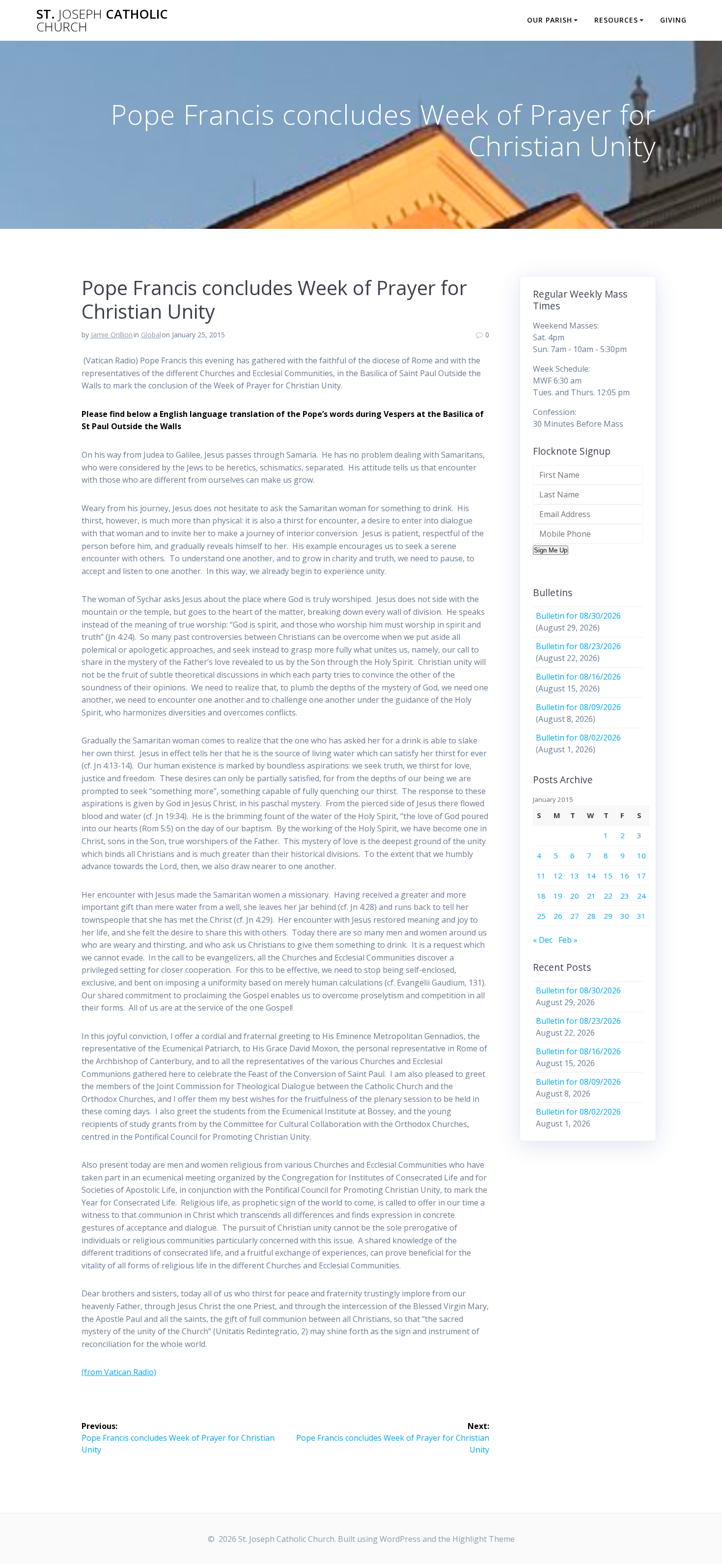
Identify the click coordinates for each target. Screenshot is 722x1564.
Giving (673, 20)
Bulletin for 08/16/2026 (578, 676)
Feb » (568, 939)
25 (541, 916)
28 (591, 916)
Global (151, 334)
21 (591, 896)
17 (641, 875)
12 (558, 875)
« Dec (543, 939)
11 (541, 875)
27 (574, 916)
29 (608, 916)
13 (574, 875)
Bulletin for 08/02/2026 (578, 737)
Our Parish (549, 20)
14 (591, 875)
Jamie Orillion (112, 334)
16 (624, 875)
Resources (616, 20)
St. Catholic (102, 20)
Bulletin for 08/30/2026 (578, 615)
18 (541, 896)
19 (558, 896)
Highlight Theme (483, 1539)
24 (641, 896)
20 (574, 896)
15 (608, 875)
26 (558, 916)
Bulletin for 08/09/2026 (578, 707)
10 (641, 855)
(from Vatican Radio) (119, 1372)
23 (624, 896)
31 (641, 916)
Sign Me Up (550, 550)
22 (608, 896)
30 (624, 916)
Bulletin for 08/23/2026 (578, 646)
